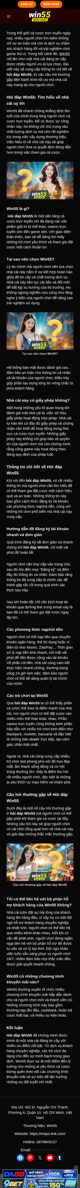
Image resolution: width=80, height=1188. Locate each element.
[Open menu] (9, 16)
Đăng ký (27, 4)
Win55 (64, 54)
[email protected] (45, 1150)
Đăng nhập (51, 4)
